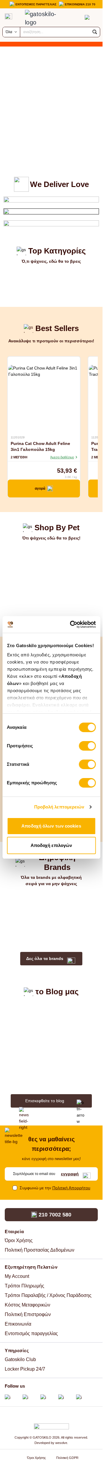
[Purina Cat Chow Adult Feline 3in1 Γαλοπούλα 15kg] (44, 396)
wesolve (61, 1443)
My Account (17, 1276)
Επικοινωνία (18, 1323)
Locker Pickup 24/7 (25, 1369)
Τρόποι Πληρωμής (24, 1285)
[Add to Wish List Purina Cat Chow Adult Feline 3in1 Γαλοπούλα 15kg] (74, 430)
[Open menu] (8, 16)
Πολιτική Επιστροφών (28, 1314)
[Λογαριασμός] (75, 17)
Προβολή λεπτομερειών (59, 806)
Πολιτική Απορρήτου (71, 1187)
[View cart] (87, 17)
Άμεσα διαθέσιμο (62, 457)
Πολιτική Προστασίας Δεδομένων (39, 1250)
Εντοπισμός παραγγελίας (31, 1333)
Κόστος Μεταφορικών (27, 1304)
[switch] (87, 746)
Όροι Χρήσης (19, 1240)
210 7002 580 (55, 1215)
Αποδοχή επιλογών (51, 845)
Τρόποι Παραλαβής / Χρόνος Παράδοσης (48, 1295)
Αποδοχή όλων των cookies (51, 825)
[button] (94, 32)
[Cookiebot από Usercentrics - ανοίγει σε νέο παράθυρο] (72, 624)
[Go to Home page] (45, 18)
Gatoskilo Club (20, 1359)
